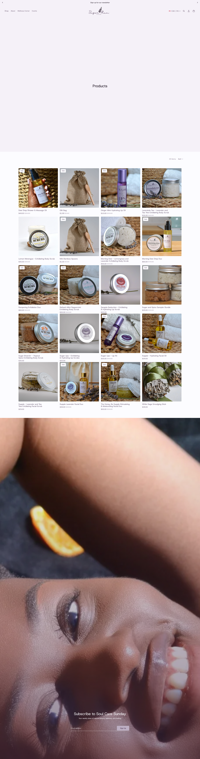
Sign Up (123, 728)
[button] (180, 159)
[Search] (183, 11)
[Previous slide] (2, 2)
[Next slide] (197, 2)
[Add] (54, 204)
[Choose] (178, 204)
